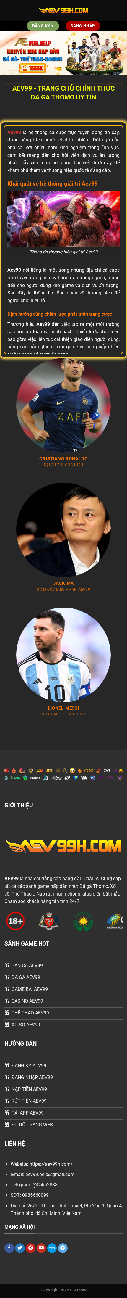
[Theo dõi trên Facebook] (9, 1248)
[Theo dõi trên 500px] (52, 1248)
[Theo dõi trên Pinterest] (30, 1248)
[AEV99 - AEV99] (64, 10)
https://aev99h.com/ (51, 1164)
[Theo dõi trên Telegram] (63, 1248)
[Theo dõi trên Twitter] (20, 1248)
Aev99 (14, 132)
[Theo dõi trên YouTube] (41, 1248)
